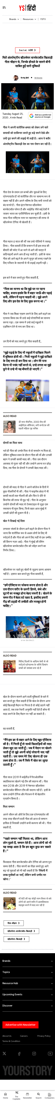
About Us (6, 1036)
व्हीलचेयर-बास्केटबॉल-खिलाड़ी (19, 931)
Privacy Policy (44, 1036)
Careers (24, 1036)
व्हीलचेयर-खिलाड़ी (14, 939)
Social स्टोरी (26, 50)
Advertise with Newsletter (20, 1024)
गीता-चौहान (12, 923)
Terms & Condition (11, 1041)
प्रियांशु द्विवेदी (25, 78)
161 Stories (38, 78)
